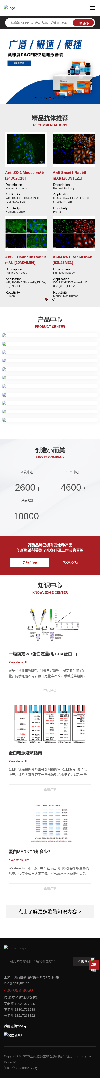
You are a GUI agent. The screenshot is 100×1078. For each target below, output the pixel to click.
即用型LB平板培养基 (24, 412)
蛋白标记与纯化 (17, 370)
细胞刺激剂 (32, 387)
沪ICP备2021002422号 (21, 1068)
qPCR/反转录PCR (22, 401)
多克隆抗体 (57, 333)
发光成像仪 (17, 418)
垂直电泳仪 (54, 418)
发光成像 (64, 361)
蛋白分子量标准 (32, 353)
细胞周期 (15, 387)
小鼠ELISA (49, 395)
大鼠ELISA (31, 395)
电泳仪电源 (36, 418)
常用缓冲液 (84, 370)
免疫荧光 (79, 387)
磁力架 (35, 370)
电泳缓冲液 (79, 353)
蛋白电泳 (15, 361)
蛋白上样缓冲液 (57, 353)
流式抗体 (15, 333)
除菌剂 (66, 387)
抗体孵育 (49, 361)
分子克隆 (43, 401)
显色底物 (65, 395)
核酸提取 (59, 401)
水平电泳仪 (72, 418)
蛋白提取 (15, 345)
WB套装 (79, 361)
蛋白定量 (30, 345)
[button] (36, 98)
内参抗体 (74, 333)
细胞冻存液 (51, 387)
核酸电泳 (74, 401)
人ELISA (15, 395)
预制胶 (14, 353)
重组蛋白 (15, 378)
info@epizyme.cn (16, 983)
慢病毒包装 (51, 370)
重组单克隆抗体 (35, 333)
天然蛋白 (30, 378)
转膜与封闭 (32, 361)
